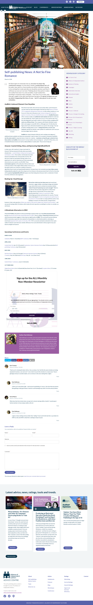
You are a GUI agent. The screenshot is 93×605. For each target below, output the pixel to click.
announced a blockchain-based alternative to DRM (21, 215)
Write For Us (31, 586)
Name (6, 432)
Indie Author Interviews (74, 90)
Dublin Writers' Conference (11, 261)
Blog (49, 585)
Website (7, 439)
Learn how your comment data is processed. (35, 476)
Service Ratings (68, 582)
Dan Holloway (15, 382)
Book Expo (23, 255)
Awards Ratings (68, 585)
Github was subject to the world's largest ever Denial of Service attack (38, 202)
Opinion (71, 104)
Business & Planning (73, 84)
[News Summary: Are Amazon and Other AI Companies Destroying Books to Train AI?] (19, 508)
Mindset (71, 97)
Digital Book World (9, 268)
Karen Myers (13, 396)
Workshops (51, 588)
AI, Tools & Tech (73, 77)
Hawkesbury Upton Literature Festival (33, 245)
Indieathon (7, 238)
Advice (50, 576)
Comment (7, 451)
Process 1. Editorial (73, 110)
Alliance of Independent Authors (76, 80)
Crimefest (7, 255)
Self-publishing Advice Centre (32, 580)
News (70, 100)
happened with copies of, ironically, (21, 220)
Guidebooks (51, 579)
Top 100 (71, 131)
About (30, 576)
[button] (8, 360)
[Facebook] (70, 2)
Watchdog (71, 134)
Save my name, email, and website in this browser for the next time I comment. (26, 445)
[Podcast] (74, 2)
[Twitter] (67, 2)
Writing (70, 137)
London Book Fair (9, 245)
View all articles (11, 556)
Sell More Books (9, 253)
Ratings (66, 576)
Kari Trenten (13, 365)
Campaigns (71, 87)
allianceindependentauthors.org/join (13, 592)
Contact (86, 576)
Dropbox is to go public (44, 193)
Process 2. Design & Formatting (76, 114)
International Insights (74, 94)
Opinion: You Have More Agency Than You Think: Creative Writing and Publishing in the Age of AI (72, 515)
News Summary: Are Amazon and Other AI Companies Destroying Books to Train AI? (18, 514)
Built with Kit (32, 323)
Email (34, 432)
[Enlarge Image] (46, 41)
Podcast (71, 107)
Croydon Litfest (46, 268)
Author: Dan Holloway (25, 335)
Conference (51, 590)
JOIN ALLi (80, 1)
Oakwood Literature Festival (30, 253)
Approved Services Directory (67, 589)
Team (29, 584)
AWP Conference (24, 238)
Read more (12, 547)
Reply (57, 376)
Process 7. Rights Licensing (75, 127)
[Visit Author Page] (11, 339)
